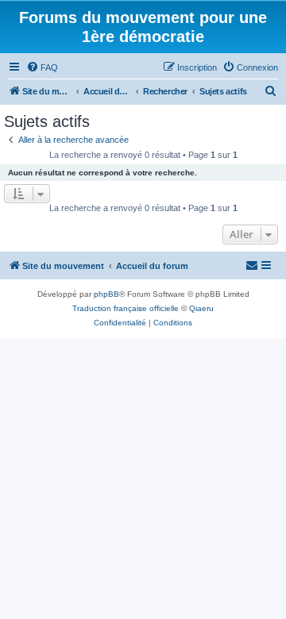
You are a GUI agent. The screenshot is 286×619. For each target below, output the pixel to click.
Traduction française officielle (125, 308)
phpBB (106, 294)
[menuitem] (42, 67)
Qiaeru (201, 308)
